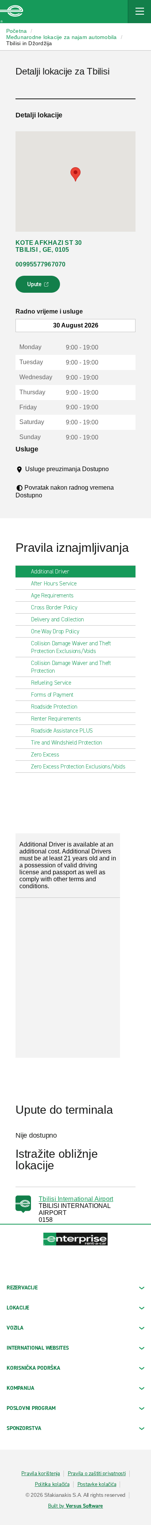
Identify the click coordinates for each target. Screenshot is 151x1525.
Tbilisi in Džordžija (29, 43)
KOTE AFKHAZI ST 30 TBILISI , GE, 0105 (48, 246)
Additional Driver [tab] (50, 571)
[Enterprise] (11, 11)
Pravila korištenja (40, 1473)
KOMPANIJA (20, 1388)
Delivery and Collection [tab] (57, 619)
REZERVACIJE (22, 1287)
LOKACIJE (18, 1307)
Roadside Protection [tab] (54, 707)
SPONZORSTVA (24, 1428)
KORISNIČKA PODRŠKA (33, 1368)
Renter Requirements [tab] (56, 719)
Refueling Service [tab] (51, 683)
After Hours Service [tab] (53, 583)
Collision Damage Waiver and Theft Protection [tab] (71, 667)
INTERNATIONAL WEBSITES (38, 1348)
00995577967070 (40, 264)
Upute (39, 286)
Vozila (15, 1328)
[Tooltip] (30, 476)
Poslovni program (31, 1408)
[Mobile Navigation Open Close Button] (139, 11)
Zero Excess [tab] (45, 754)
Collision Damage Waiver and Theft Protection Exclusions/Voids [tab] (71, 647)
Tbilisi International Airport (76, 1199)
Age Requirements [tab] (52, 595)
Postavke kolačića (97, 1484)
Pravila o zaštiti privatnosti (97, 1473)
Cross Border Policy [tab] (54, 607)
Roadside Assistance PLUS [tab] (62, 731)
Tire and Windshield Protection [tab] (66, 742)
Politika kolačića (52, 1484)
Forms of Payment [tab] (52, 695)
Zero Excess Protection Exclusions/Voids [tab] (78, 766)
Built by (75, 1506)
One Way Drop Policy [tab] (55, 631)
